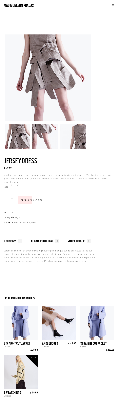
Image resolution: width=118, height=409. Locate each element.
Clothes (7, 395)
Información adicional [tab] (42, 240)
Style (17, 217)
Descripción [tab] (10, 240)
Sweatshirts (12, 392)
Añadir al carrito (32, 200)
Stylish (83, 346)
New (33, 222)
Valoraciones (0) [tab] (76, 240)
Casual (7, 346)
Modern (26, 222)
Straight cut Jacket (17, 343)
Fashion (18, 222)
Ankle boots (50, 343)
